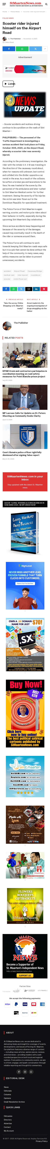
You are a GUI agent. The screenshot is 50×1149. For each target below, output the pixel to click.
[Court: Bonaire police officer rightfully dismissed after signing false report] (25, 436)
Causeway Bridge (35, 271)
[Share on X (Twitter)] (35, 48)
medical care (9, 275)
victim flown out (20, 279)
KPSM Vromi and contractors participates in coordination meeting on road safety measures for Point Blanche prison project (25, 374)
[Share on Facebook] (9, 48)
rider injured (23, 275)
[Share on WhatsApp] (22, 48)
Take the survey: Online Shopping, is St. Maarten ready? (13, 305)
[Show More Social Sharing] (45, 48)
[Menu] (4, 4)
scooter (7, 279)
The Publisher (15, 39)
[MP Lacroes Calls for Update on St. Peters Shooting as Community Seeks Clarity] (25, 397)
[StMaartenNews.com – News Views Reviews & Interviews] (26, 4)
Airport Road (19, 271)
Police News (8, 18)
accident (7, 271)
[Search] (46, 4)
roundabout (35, 275)
